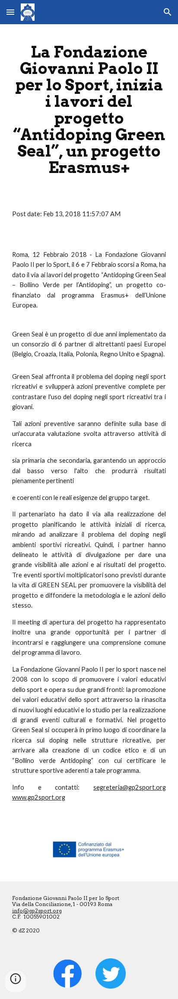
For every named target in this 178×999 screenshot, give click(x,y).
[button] (10, 12)
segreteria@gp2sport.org (129, 787)
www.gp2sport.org (38, 797)
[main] (89, 110)
